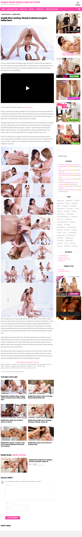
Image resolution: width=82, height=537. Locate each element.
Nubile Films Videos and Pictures (20, 2)
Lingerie (60, 224)
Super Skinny (16, 368)
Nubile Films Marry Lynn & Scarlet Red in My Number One (40, 397)
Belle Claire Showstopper (65, 170)
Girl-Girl (17, 364)
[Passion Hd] (68, 319)
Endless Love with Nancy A (66, 179)
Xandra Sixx (5, 393)
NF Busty (31, 9)
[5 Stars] (5, 371)
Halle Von (4, 417)
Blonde (68, 203)
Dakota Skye (5, 391)
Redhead (14, 366)
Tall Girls (60, 243)
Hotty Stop (61, 269)
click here (29, 107)
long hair (36, 364)
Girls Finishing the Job (63, 216)
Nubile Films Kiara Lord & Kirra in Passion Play (40, 444)
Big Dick (78, 200)
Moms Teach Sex (63, 257)
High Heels (69, 219)
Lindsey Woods (40, 417)
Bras (3, 364)
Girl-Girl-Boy (61, 214)
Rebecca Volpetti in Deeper (66, 186)
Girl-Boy (68, 211)
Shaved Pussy (23, 366)
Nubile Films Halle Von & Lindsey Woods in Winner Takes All (39, 421)
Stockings (60, 240)
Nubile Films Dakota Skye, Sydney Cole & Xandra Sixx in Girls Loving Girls (13, 398)
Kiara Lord (32, 440)
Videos (19, 417)
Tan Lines (28, 368)
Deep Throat (61, 208)
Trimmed (75, 246)
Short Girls (33, 366)
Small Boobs (6, 368)
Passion (75, 230)
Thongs (60, 246)
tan (22, 368)
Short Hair (41, 366)
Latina (23, 364)
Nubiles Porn (62, 261)
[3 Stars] (3, 371)
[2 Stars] (2, 371)
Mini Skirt (60, 230)
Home (3, 9)
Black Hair (60, 203)
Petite (49, 364)
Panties (43, 364)
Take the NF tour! (12, 9)
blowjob (75, 203)
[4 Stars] (4, 371)
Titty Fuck (67, 246)
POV (65, 232)
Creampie (74, 206)
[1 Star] (1, 371)
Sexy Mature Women (64, 271)
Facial (77, 208)
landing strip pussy (63, 222)
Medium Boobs (72, 227)
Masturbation (61, 227)
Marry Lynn (32, 393)
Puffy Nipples (6, 366)
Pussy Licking (61, 235)
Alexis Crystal (6, 438)
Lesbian (29, 364)
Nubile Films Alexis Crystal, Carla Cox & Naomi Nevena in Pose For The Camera (13, 444)
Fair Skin (60, 211)
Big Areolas (61, 200)
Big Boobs (69, 200)
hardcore (60, 219)
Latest (78, 5)
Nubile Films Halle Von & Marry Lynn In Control (12, 421)
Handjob (74, 216)
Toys (34, 368)
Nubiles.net (40, 9)
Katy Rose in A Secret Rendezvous (68, 190)
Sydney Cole (14, 391)
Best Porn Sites (63, 156)
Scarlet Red (40, 393)
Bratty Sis (23, 9)
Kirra (38, 440)
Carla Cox (15, 438)
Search (79, 9)
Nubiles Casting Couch (65, 259)
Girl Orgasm (71, 214)
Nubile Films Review (52, 9)
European (70, 208)
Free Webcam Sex (63, 255)
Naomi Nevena (6, 440)
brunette (9, 364)
